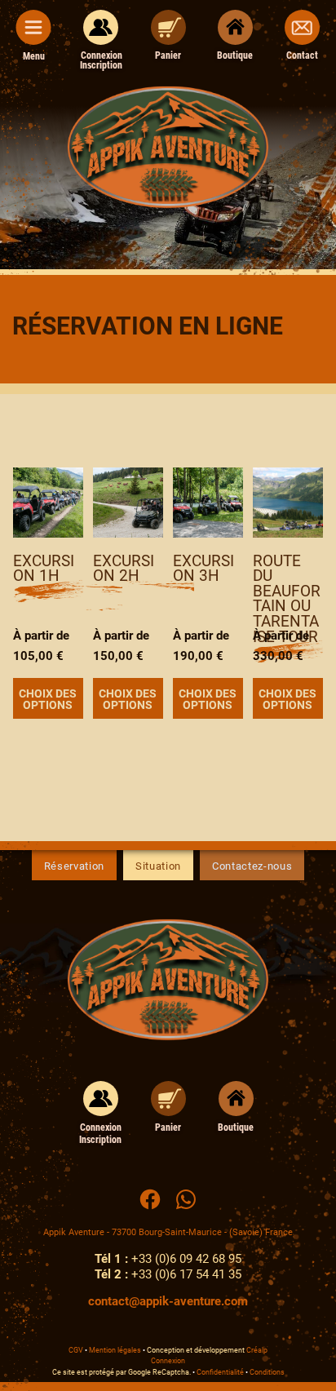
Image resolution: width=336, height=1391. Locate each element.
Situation (158, 866)
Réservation (74, 866)
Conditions (267, 1372)
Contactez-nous (252, 866)
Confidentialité (220, 1372)
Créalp (256, 1350)
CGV (76, 1350)
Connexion (168, 1361)
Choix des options (48, 699)
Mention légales (115, 1350)
